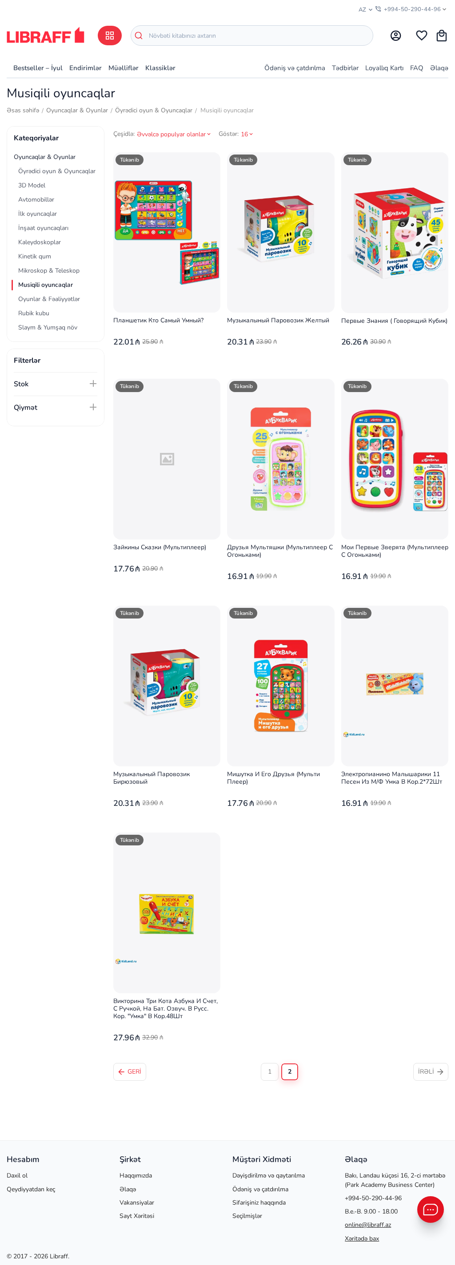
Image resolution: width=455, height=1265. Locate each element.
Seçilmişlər (247, 1216)
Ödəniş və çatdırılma (294, 67)
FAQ (416, 67)
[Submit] (140, 35)
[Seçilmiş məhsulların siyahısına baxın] (421, 35)
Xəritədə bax (362, 1238)
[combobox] (252, 35)
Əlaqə (439, 67)
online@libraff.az (368, 1225)
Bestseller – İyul (38, 67)
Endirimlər (85, 67)
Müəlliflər (123, 67)
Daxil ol (17, 1175)
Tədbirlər (345, 67)
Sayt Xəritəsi (137, 1216)
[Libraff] (45, 35)
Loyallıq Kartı (384, 67)
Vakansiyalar (137, 1202)
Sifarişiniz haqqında (259, 1202)
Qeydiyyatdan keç (31, 1189)
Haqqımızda (136, 1175)
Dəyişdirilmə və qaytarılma (268, 1175)
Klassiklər (160, 67)
